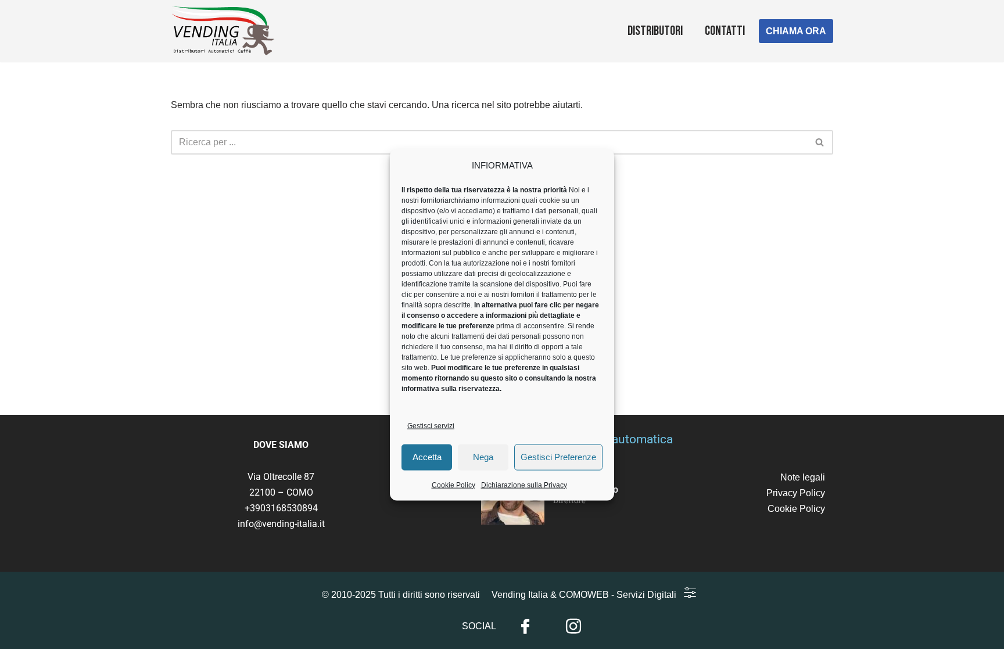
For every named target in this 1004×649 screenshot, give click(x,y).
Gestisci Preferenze (558, 456)
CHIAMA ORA (796, 31)
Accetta (427, 456)
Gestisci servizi (430, 425)
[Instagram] (573, 627)
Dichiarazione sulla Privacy (524, 485)
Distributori (655, 31)
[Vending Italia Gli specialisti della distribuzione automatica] (226, 31)
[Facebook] (525, 627)
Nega (483, 456)
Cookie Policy (453, 485)
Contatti (725, 31)
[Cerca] (820, 142)
